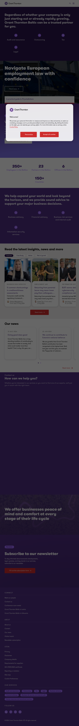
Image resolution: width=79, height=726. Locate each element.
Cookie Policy (14, 127)
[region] (39, 122)
